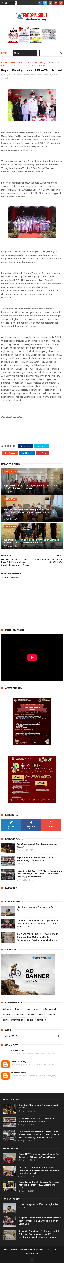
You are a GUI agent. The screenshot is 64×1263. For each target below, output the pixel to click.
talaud (30, 1020)
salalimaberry (18, 1061)
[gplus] (61, 3)
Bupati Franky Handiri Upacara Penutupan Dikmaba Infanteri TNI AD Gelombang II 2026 (31, 541)
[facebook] (40, 3)
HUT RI (54, 62)
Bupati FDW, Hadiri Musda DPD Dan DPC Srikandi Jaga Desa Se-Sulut (36, 859)
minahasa (19, 1014)
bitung (18, 1009)
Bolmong (7, 1009)
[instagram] (50, 3)
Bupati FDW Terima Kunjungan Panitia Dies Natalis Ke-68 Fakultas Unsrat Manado (30, 487)
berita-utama (16, 62)
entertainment (32, 1009)
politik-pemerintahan (13, 1020)
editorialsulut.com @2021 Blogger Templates (26, 1249)
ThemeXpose (32, 1254)
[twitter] (45, 3)
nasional (51, 1014)
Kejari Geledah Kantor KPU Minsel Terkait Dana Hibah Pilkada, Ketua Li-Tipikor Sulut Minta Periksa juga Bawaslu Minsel (39, 873)
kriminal (6, 1014)
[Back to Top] (32, 1260)
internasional (49, 1009)
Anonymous (17, 1050)
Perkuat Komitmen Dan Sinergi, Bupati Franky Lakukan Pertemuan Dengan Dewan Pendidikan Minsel (29, 512)
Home (4, 53)
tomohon (41, 1020)
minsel (4, 65)
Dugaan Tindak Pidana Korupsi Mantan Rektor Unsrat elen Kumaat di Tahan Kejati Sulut (38, 923)
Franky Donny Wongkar (37, 62)
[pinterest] (55, 3)
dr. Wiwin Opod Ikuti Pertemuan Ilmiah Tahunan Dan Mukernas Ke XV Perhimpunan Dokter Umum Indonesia (37, 937)
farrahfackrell (18, 1073)
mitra (40, 1014)
